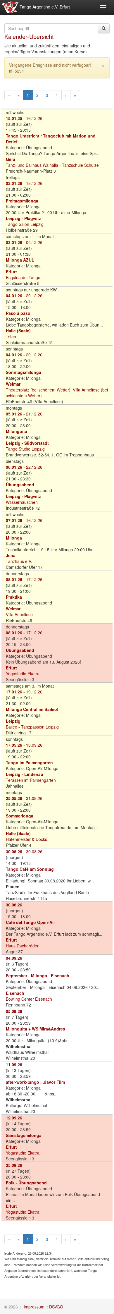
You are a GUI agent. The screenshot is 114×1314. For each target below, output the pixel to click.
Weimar (13, 384)
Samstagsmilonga (24, 1135)
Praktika (14, 597)
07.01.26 (14, 520)
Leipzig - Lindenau (24, 774)
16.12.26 (34, 118)
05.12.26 (34, 242)
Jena (10, 555)
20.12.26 (34, 295)
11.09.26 (14, 1064)
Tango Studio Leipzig (25, 449)
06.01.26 (14, 467)
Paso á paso (18, 313)
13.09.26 (34, 745)
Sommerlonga (19, 816)
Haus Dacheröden (22, 946)
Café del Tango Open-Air (30, 922)
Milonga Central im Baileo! (32, 709)
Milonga (14, 538)
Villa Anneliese (19, 614)
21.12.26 (34, 414)
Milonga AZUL (20, 260)
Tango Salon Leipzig (25, 224)
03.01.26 (14, 242)
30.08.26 (14, 851)
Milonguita (16, 431)
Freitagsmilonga (22, 201)
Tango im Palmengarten (29, 762)
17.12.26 (34, 579)
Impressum (34, 1307)
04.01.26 (14, 295)
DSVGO (56, 1307)
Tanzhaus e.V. (19, 561)
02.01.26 (14, 183)
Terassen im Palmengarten (31, 780)
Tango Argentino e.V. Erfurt (44, 7)
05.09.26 (14, 1011)
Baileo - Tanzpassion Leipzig (32, 727)
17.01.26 (14, 692)
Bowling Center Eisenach (29, 999)
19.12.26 (34, 692)
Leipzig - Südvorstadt (27, 443)
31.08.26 (34, 798)
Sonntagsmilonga (23, 372)
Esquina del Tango (23, 277)
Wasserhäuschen (22, 502)
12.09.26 (14, 1118)
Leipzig (13, 721)
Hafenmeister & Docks (26, 839)
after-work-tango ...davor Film (35, 1082)
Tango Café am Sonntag (30, 869)
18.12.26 (34, 183)
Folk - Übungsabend (26, 1183)
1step (11, 336)
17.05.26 (14, 745)
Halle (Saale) (18, 331)
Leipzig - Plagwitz (23, 218)
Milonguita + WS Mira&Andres (35, 1029)
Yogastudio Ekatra (22, 673)
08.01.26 (14, 579)
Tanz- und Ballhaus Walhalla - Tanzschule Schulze (52, 165)
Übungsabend (20, 484)
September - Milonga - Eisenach (37, 975)
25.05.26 (14, 798)
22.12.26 (34, 467)
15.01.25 (14, 118)
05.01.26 (14, 414)
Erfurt (11, 271)
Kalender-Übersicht (29, 36)
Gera (10, 159)
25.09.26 (14, 1165)
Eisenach (15, 993)
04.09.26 (14, 958)
